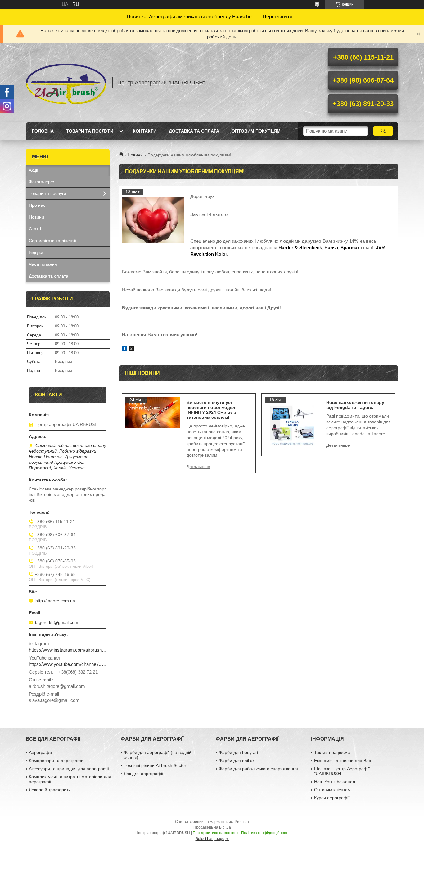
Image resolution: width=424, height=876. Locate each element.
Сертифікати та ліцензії (52, 240)
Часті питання (43, 264)
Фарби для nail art (237, 760)
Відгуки (36, 252)
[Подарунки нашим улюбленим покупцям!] (153, 220)
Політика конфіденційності (265, 833)
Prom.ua (242, 822)
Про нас (37, 205)
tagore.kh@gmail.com (56, 622)
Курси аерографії (332, 797)
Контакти (144, 131)
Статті (35, 228)
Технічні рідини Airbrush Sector (155, 765)
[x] (131, 349)
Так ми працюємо (332, 752)
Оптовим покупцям (256, 131)
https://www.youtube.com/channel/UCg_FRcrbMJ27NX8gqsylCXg (67, 664)
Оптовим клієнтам (332, 789)
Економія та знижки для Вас (342, 760)
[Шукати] (383, 131)
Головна (43, 131)
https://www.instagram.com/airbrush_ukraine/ (67, 649)
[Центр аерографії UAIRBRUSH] (66, 82)
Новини (135, 154)
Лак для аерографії (143, 773)
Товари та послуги (89, 131)
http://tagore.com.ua (55, 600)
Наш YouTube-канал (334, 781)
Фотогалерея (42, 181)
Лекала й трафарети (50, 789)
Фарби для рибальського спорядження (258, 768)
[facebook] (124, 349)
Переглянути (277, 16)
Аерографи (40, 752)
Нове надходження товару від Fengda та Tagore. (355, 405)
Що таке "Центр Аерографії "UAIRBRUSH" (342, 771)
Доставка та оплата (194, 131)
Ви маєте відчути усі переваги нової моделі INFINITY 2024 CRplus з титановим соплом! (212, 410)
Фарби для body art (238, 752)
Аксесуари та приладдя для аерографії (69, 768)
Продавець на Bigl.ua (212, 827)
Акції (33, 170)
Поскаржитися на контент (215, 833)
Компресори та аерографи (56, 760)
